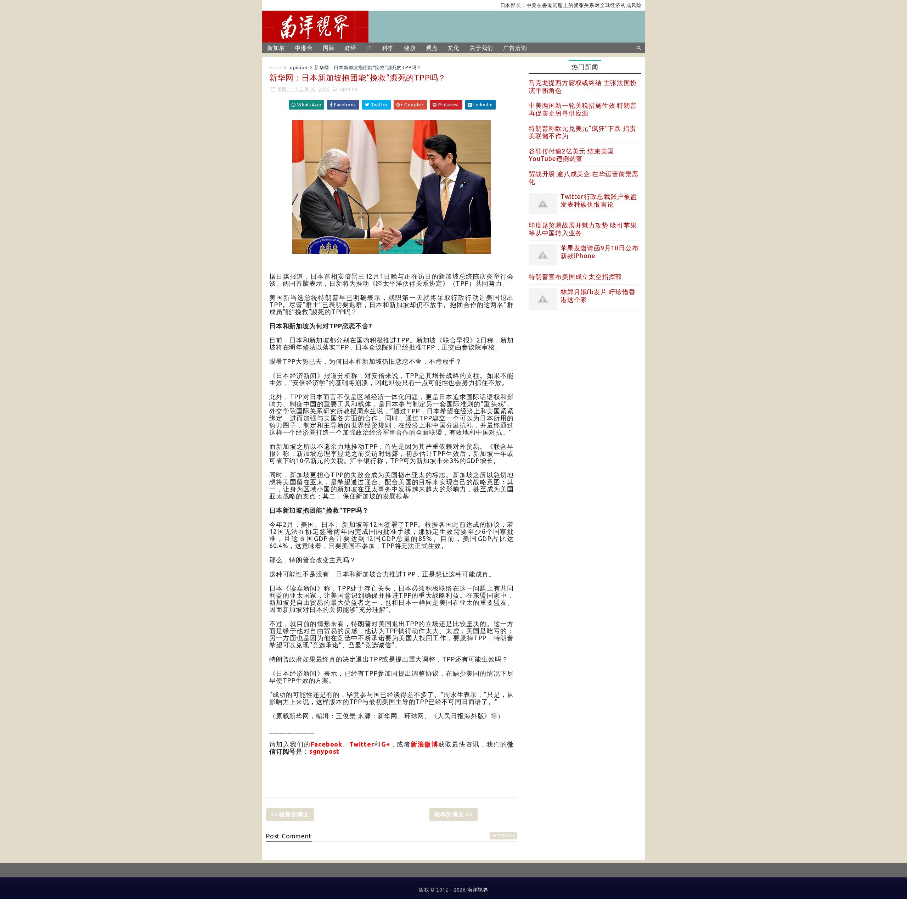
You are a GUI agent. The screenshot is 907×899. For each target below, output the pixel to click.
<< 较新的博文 (290, 814)
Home (276, 67)
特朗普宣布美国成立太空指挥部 (575, 276)
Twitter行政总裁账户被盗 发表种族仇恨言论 (598, 200)
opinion (299, 67)
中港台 (303, 48)
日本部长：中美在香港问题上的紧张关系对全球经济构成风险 (549, 5)
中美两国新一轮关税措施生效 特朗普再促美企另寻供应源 (583, 109)
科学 (388, 48)
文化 (453, 48)
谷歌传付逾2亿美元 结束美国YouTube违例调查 (571, 154)
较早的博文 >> (453, 814)
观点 (432, 48)
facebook (503, 835)
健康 (410, 48)
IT (369, 48)
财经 (350, 48)
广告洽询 (515, 48)
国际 (329, 48)
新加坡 (276, 48)
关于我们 (481, 48)
